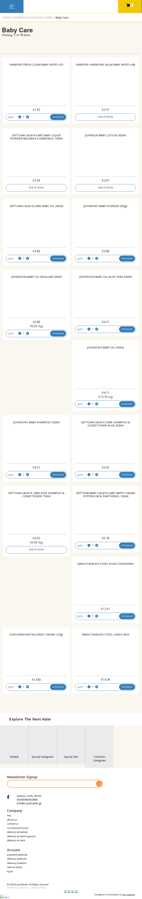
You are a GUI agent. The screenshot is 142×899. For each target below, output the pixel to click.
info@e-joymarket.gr (29, 803)
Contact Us (12, 823)
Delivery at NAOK (16, 840)
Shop (6, 17)
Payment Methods (17, 854)
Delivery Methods (17, 858)
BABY (49, 17)
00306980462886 (27, 799)
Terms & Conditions (17, 887)
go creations (129, 894)
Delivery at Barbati (17, 832)
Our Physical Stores (17, 828)
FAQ (9, 815)
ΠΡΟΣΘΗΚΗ (58, 117)
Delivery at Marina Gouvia (21, 836)
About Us (12, 819)
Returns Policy (14, 867)
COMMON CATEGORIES (28, 17)
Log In (10, 871)
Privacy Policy (39, 887)
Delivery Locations (17, 863)
